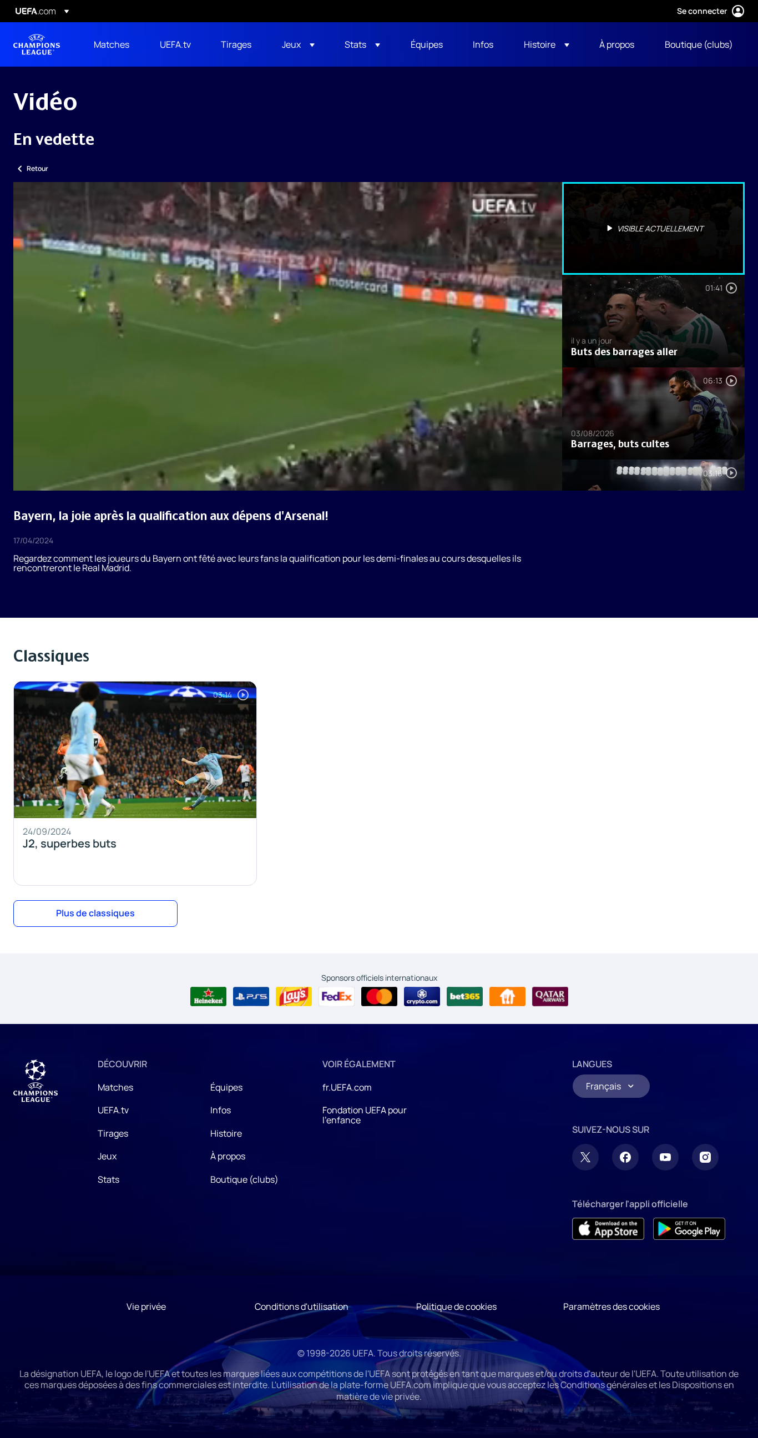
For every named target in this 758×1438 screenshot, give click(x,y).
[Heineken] (208, 997)
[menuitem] (113, 44)
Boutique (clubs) (244, 1179)
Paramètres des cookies (611, 1306)
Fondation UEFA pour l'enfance (364, 1115)
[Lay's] (294, 997)
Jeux (107, 1156)
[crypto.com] (422, 997)
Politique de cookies (456, 1306)
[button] (298, 44)
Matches (115, 1087)
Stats (108, 1179)
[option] (653, 228)
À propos (227, 1156)
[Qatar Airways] (550, 997)
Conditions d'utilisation (301, 1306)
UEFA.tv (113, 1110)
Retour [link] (37, 168)
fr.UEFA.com (347, 1087)
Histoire (226, 1133)
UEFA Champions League (36, 44)
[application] (287, 336)
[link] (112, 44)
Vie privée (146, 1306)
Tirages (113, 1133)
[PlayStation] (251, 997)
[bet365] (465, 997)
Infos (220, 1110)
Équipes (226, 1087)
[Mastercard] (379, 997)
